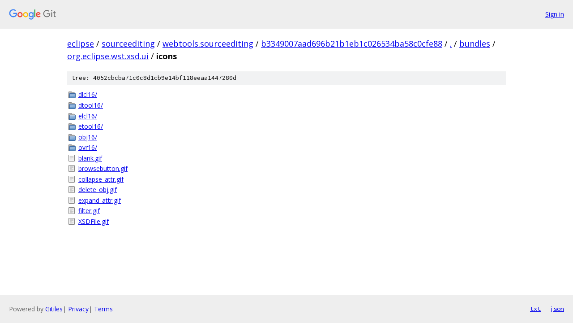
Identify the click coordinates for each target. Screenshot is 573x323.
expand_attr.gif (99, 200)
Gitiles (54, 309)
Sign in (554, 14)
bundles (474, 43)
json (557, 309)
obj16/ (87, 137)
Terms (103, 309)
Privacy (78, 309)
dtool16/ (90, 105)
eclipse (80, 43)
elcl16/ (87, 116)
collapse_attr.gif (101, 179)
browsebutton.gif (103, 168)
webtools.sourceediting (207, 43)
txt (535, 309)
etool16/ (90, 126)
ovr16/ (87, 147)
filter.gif (89, 210)
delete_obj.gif (97, 189)
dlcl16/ (87, 94)
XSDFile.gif (93, 221)
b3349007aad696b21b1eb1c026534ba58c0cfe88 (351, 43)
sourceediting (128, 43)
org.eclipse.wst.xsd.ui (108, 56)
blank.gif (90, 158)
